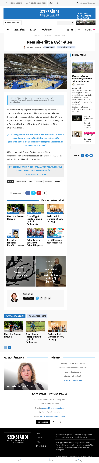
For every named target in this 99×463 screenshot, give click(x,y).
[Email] (37, 298)
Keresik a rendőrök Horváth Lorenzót (16, 243)
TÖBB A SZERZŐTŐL (37, 316)
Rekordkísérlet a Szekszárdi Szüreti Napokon (35, 243)
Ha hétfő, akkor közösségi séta (54, 241)
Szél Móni (28, 294)
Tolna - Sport (13, 213)
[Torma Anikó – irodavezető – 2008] (26, 376)
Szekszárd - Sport (66, 47)
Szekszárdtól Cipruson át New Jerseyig (55, 219)
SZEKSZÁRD (47, 36)
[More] (44, 193)
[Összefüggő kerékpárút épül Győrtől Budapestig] (35, 209)
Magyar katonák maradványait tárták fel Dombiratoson (84, 19)
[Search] (72, 23)
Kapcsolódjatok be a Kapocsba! (88, 137)
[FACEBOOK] (57, 422)
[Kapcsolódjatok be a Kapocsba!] (77, 134)
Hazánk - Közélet (83, 13)
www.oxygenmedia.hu (73, 380)
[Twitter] (33, 193)
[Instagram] (68, 29)
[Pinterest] (38, 193)
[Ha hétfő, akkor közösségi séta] (55, 233)
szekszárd (48, 181)
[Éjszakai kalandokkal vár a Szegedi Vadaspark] (77, 118)
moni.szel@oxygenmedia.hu (52, 408)
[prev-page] (5, 347)
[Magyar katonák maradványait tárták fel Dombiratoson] (82, 67)
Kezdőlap (37, 36)
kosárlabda (38, 181)
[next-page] (9, 347)
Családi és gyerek (53, 236)
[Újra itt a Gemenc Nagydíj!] (16, 209)
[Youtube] (72, 29)
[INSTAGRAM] (61, 422)
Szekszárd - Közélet (54, 213)
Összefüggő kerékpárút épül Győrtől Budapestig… (34, 220)
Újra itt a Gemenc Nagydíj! (16, 217)
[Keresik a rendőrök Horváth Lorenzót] (16, 233)
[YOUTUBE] (53, 422)
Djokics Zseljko (21, 181)
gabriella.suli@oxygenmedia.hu (52, 417)
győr (30, 181)
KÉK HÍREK (11, 236)
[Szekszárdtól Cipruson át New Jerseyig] (55, 209)
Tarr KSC (58, 181)
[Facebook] (64, 29)
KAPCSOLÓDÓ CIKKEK (14, 316)
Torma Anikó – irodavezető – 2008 (20, 386)
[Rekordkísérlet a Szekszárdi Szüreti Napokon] (35, 233)
